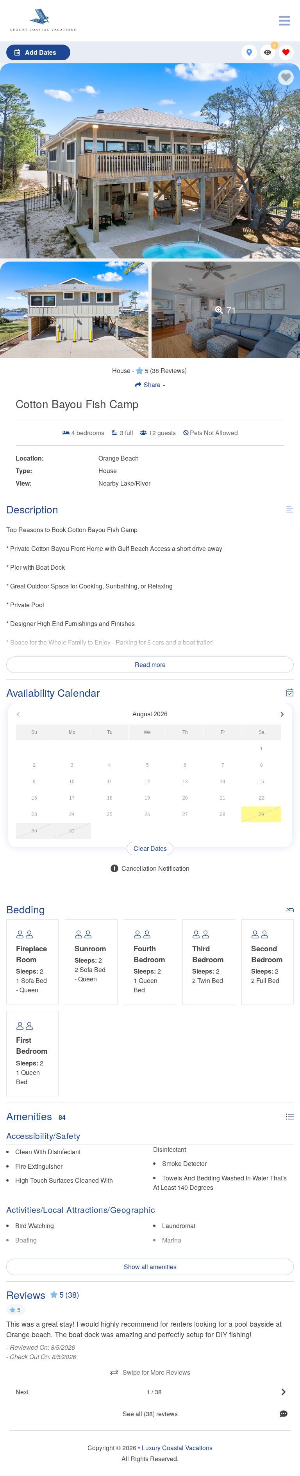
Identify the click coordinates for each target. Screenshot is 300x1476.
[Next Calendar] (282, 714)
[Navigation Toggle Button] (284, 21)
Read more (150, 664)
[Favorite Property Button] (286, 77)
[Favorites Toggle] (286, 52)
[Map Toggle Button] (249, 52)
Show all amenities (150, 1266)
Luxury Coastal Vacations (177, 1447)
